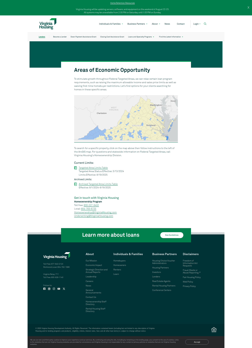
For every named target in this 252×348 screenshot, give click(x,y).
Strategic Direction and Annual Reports (96, 271)
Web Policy (188, 282)
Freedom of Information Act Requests (190, 263)
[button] (205, 24)
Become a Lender (60, 37)
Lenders (42, 37)
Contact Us (91, 297)
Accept (197, 342)
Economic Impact (94, 265)
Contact (181, 24)
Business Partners (136, 24)
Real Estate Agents (161, 281)
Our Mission (91, 261)
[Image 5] (126, 54)
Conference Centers (161, 290)
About (155, 24)
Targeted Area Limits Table (93, 168)
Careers (89, 281)
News (167, 24)
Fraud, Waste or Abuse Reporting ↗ (191, 271)
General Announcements (93, 291)
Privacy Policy (189, 286)
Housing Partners (160, 268)
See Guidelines (171, 235)
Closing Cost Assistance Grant (112, 37)
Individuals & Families (109, 24)
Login (196, 24)
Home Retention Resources (122, 3)
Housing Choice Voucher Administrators (163, 262)
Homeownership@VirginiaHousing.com (95, 212)
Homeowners (119, 265)
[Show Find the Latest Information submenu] (182, 37)
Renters (117, 270)
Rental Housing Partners (163, 286)
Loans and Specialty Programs (140, 37)
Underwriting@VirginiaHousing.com (93, 216)
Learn (116, 274)
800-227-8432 (91, 205)
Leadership (91, 277)
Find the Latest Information (170, 37)
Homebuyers (119, 261)
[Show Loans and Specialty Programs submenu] (153, 37)
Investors (156, 272)
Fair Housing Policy (192, 277)
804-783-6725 (88, 209)
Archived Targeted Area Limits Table (98, 184)
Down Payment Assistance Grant (83, 37)
